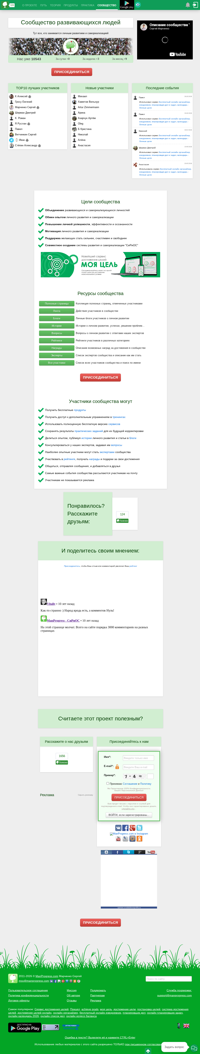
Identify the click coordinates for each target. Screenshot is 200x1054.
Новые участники (100, 88)
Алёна (81, 139)
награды (94, 459)
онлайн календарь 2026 (23, 1016)
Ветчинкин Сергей (25, 134)
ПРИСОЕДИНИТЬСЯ (71, 72)
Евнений (143, 131)
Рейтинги (56, 340)
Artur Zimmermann (88, 107)
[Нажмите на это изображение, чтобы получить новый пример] (134, 776)
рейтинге (69, 459)
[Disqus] (100, 645)
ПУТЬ (43, 5)
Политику (145, 783)
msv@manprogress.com (34, 980)
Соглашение (130, 783)
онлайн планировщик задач (165, 1012)
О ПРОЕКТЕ (29, 5)
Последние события (162, 88)
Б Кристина (84, 129)
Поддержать (98, 990)
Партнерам (97, 995)
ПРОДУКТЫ (71, 5)
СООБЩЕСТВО (106, 5)
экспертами (107, 452)
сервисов (114, 424)
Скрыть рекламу (85, 795)
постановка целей (148, 1009)
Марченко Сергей (25, 107)
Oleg (80, 123)
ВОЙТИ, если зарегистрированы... (129, 814)
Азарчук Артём (87, 118)
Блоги (56, 318)
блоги (132, 438)
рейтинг (133, 566)
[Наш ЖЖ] (125, 840)
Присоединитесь (72, 566)
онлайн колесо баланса (81, 1016)
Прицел (75, 1009)
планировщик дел (134, 1012)
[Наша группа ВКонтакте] (118, 830)
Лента (56, 310)
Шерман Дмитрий (25, 112)
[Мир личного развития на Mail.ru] (132, 840)
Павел (18, 129)
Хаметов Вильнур (88, 101)
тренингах (118, 417)
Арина (81, 112)
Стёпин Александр (26, 145)
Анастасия (84, 145)
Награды (57, 347)
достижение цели (124, 1009)
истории (86, 438)
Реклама (95, 1000)
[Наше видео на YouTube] (118, 840)
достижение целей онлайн (35, 1012)
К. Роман (20, 118)
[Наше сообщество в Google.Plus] (132, 830)
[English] (186, 1027)
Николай (83, 134)
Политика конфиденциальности (28, 995)
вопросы (116, 445)
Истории (57, 325)
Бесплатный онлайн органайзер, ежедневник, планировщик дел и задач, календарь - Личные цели (164, 105)
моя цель (106, 1009)
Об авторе (73, 995)
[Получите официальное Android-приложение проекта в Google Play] (127, 5)
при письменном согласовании (145, 1044)
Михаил (82, 96)
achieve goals (89, 1009)
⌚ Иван (20, 139)
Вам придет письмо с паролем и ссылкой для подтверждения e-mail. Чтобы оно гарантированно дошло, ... (129, 806)
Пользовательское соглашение (28, 990)
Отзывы (72, 1000)
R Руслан (20, 123)
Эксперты (56, 355)
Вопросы (57, 333)
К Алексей (21, 96)
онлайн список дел (52, 1016)
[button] (194, 1048)
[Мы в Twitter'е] (139, 830)
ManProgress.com (47, 976)
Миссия (72, 990)
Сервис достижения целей (52, 1009)
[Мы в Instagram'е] (129, 833)
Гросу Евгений (23, 101)
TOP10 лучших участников (37, 88)
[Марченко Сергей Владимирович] (79, 980)
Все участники (56, 362)
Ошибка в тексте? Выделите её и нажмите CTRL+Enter (100, 1037)
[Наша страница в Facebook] (125, 830)
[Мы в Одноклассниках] (139, 840)
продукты (80, 410)
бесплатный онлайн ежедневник (100, 1012)
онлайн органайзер (65, 1012)
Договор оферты (18, 1000)
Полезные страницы (57, 303)
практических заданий (89, 431)
